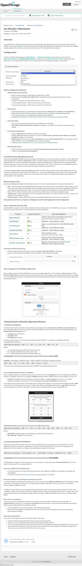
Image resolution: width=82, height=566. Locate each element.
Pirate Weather (14, 226)
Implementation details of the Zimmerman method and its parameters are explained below (40, 117)
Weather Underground (17, 243)
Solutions (17, 11)
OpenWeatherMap (15, 230)
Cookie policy (72, 557)
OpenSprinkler (19, 25)
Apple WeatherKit (19, 46)
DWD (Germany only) (16, 238)
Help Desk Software (37, 561)
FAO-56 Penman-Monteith (27, 474)
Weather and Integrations (35, 25)
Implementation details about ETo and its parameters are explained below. (35, 142)
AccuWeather (14, 221)
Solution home (8, 25)
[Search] (4, 16)
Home (5, 11)
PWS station (65, 242)
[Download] (37, 290)
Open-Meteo (13, 234)
